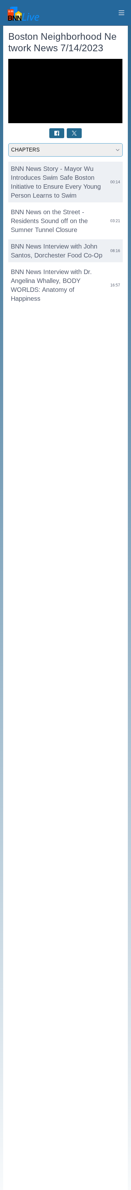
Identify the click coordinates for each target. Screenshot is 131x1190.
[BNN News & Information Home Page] (22, 13)
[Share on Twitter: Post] (74, 133)
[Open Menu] (121, 12)
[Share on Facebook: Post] (56, 133)
